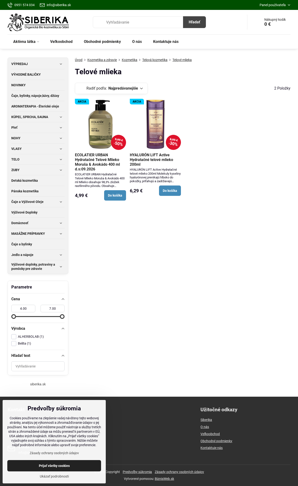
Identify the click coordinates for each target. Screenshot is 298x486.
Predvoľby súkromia (137, 472)
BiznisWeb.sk (164, 479)
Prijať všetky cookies (54, 466)
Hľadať (194, 22)
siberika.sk (38, 384)
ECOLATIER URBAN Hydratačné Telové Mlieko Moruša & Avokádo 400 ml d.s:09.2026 (97, 162)
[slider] (13, 316)
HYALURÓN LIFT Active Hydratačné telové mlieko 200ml (151, 160)
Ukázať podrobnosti (54, 476)
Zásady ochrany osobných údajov (179, 472)
